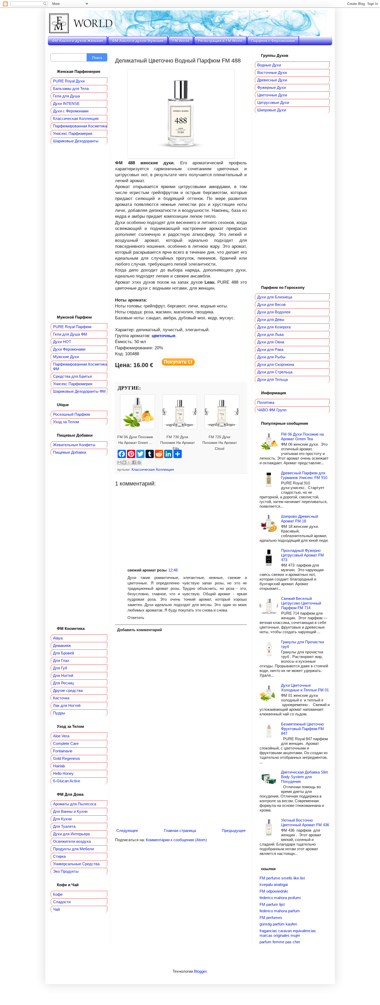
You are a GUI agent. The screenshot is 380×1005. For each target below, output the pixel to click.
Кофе (58, 894)
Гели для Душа (66, 96)
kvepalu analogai (274, 884)
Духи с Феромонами (70, 111)
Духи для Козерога (274, 327)
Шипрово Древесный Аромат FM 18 (299, 518)
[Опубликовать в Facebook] (134, 462)
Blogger (200, 971)
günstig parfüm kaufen (278, 924)
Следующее (127, 830)
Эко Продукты (66, 871)
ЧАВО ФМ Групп (271, 410)
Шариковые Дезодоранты (75, 141)
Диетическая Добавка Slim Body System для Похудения (304, 777)
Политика (265, 402)
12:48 (173, 570)
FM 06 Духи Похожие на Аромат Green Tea (302, 436)
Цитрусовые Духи (273, 102)
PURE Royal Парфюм (72, 326)
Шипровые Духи (271, 110)
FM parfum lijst (272, 904)
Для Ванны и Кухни (70, 811)
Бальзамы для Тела (71, 88)
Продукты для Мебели (73, 849)
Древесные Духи (272, 80)
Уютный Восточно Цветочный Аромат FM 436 (305, 822)
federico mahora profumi (280, 897)
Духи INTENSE (66, 103)
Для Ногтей (63, 675)
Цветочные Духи (272, 95)
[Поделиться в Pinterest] (139, 462)
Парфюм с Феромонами (273, 40)
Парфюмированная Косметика (80, 126)
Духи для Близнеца (274, 297)
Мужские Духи (66, 356)
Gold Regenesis (66, 758)
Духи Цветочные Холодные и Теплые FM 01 (305, 687)
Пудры (59, 713)
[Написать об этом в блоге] (124, 462)
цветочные (163, 335)
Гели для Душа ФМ (70, 334)
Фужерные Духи (271, 87)
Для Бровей (63, 653)
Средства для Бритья (72, 376)
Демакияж (62, 645)
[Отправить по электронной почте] (119, 462)
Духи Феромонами (69, 349)
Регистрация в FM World (220, 40)
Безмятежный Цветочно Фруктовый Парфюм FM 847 (302, 729)
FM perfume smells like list (282, 878)
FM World (180, 40)
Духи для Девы (270, 319)
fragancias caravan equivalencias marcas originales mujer (288, 933)
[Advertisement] (181, 523)
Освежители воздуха (72, 841)
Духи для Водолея (273, 312)
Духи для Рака (270, 349)
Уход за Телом (66, 422)
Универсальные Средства (76, 864)
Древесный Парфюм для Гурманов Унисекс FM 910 (304, 475)
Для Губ (60, 668)
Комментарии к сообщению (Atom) (176, 840)
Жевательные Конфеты (74, 445)
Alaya (58, 638)
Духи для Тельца (272, 379)
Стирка (59, 856)
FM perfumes (271, 917)
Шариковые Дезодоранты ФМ (79, 391)
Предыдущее (234, 830)
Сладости (62, 902)
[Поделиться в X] (129, 462)
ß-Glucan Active (66, 781)
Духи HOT (62, 341)
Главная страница (180, 830)
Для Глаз (61, 660)
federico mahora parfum (280, 911)
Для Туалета (64, 826)
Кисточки (61, 698)
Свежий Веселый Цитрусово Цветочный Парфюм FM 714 (301, 603)
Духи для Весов (271, 304)
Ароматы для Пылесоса (74, 804)
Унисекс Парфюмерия (72, 133)
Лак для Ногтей (66, 705)
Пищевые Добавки (69, 452)
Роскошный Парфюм (71, 414)
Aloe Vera (61, 736)
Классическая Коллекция (153, 469)
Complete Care (66, 743)
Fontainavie (62, 751)
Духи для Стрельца (274, 372)
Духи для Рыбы (271, 357)
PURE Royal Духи (69, 81)
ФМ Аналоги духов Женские (77, 40)
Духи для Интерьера (71, 834)
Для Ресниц (63, 683)
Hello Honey (63, 773)
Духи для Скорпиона (275, 364)
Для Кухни (62, 819)
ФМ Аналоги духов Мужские (138, 40)
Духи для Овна (270, 342)
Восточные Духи (272, 72)
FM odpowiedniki (274, 891)
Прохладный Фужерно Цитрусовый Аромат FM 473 (302, 555)
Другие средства (68, 690)
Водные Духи (269, 65)
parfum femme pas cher (280, 942)
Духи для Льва (270, 334)
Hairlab (59, 766)
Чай (56, 909)
